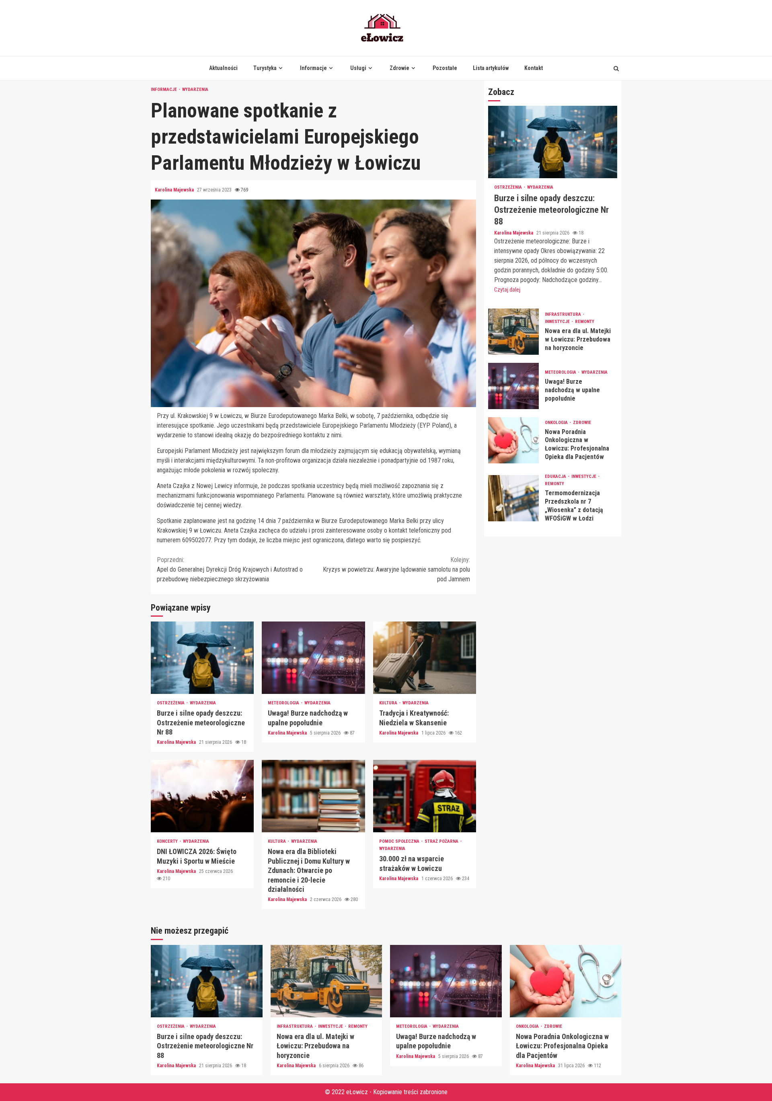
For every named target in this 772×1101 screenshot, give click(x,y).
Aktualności (223, 68)
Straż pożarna (442, 841)
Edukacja (556, 476)
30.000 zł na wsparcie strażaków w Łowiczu (424, 796)
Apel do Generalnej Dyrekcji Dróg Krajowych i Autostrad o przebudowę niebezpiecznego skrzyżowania (230, 569)
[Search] (616, 68)
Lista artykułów (491, 68)
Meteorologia (284, 703)
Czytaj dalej (507, 289)
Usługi (358, 68)
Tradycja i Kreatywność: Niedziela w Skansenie (424, 657)
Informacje (313, 68)
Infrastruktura (563, 314)
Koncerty (168, 841)
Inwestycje (558, 321)
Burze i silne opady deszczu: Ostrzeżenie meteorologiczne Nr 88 (202, 657)
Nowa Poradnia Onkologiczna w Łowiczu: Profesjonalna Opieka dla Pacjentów (513, 440)
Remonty (584, 321)
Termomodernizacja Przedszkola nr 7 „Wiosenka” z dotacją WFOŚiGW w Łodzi (513, 498)
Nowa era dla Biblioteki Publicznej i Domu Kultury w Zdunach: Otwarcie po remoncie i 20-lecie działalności (313, 796)
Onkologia (557, 422)
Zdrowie (399, 68)
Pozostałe (445, 68)
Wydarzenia (195, 89)
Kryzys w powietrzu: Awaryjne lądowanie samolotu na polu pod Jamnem (396, 569)
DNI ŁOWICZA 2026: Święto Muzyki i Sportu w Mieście (202, 796)
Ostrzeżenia (171, 703)
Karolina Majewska (175, 190)
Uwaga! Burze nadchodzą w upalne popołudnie (313, 657)
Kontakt (533, 68)
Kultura (388, 703)
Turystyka (265, 68)
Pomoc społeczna (400, 841)
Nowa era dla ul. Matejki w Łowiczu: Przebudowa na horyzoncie (513, 332)
